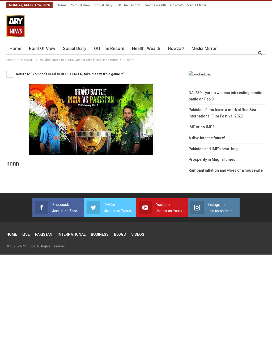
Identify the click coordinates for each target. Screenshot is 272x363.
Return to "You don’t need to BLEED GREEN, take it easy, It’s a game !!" (69, 74)
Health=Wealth (155, 5)
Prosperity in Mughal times (212, 159)
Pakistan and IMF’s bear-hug (213, 149)
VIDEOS (137, 234)
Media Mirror (196, 5)
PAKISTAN (43, 234)
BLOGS (120, 234)
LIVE (26, 234)
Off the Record (128, 5)
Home (61, 5)
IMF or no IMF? (201, 127)
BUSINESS (100, 234)
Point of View (80, 5)
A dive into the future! (207, 138)
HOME (11, 234)
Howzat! (176, 5)
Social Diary (103, 5)
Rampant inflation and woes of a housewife (226, 170)
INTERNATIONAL (72, 234)
